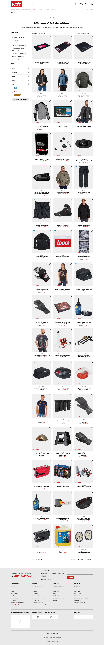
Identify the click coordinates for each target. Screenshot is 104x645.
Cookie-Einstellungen (79, 602)
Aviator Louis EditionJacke (84, 225)
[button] (70, 4)
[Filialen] (75, 4)
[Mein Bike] (81, 4)
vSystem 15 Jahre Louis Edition (42, 518)
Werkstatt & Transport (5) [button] (18, 56)
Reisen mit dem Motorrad (38, 598)
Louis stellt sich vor (58, 586)
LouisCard (13, 600)
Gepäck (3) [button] (14, 42)
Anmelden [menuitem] (91, 9)
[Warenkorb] (92, 4)
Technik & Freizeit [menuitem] (26, 9)
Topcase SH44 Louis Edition (63, 388)
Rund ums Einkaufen (58, 595)
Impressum (77, 586)
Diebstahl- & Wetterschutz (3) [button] (19, 45)
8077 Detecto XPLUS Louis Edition (41, 486)
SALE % (16, 91)
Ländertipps (35, 591)
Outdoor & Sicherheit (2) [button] (18, 48)
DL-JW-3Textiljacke (42, 95)
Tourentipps (35, 589)
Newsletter (13, 595)
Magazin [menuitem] (47, 9)
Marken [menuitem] (40, 9)
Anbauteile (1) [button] (15, 59)
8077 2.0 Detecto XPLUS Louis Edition (42, 551)
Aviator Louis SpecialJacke (63, 192)
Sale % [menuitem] (34, 9)
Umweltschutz (77, 600)
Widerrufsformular (78, 595)
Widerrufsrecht (78, 593)
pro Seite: (41, 33)
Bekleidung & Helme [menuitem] (15, 9)
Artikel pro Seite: (36, 559)
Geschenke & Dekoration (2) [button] (19, 53)
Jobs (54, 593)
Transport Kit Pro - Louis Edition (84, 486)
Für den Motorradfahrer (37, 602)
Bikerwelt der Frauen (37, 586)
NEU (16, 88)
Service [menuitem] (53, 9)
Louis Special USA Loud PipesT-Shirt (42, 355)
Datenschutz (77, 591)
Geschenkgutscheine (16, 598)
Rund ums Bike (35, 600)
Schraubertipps (35, 593)
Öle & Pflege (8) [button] (15, 40)
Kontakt (13, 586)
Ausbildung (56, 591)
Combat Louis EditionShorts (42, 225)
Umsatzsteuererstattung (59, 598)
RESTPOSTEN (17, 95)
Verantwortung (56, 600)
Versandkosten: (45, 638)
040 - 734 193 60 (23, 576)
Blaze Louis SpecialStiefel (62, 225)
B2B (12, 589)
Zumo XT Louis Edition (63, 126)
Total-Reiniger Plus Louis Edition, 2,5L (63, 551)
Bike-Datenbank (14, 593)
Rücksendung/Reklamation (17, 602)
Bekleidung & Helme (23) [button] (18, 37)
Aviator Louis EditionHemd (42, 256)
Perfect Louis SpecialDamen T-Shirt (63, 289)
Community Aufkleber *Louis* (62, 256)
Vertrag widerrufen (15, 605)
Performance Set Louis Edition (62, 486)
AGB (75, 589)
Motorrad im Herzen (37, 595)
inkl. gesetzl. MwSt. (51, 637)
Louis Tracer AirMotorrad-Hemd (84, 126)
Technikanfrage (14, 591)
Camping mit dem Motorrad (39, 605)
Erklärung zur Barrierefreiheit (81, 598)
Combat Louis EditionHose (84, 192)
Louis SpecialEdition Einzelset (62, 159)
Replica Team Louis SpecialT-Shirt (41, 421)
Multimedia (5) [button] (15, 51)
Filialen (55, 589)
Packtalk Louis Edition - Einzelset (42, 159)
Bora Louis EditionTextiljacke (84, 95)
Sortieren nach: (79, 33)
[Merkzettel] (86, 4)
